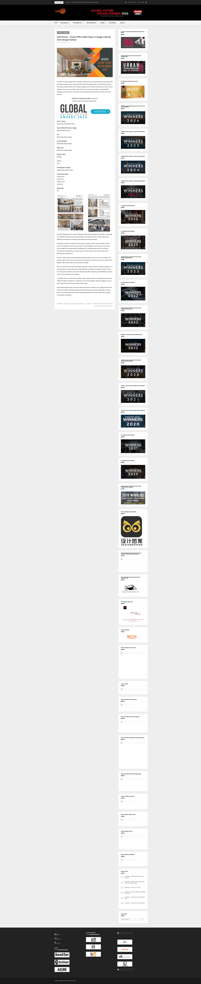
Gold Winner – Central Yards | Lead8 (73, 2)
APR (58, 42)
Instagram (58, 939)
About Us (122, 22)
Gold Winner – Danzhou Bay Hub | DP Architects (135, 903)
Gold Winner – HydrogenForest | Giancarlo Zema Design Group (71, 303)
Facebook (58, 943)
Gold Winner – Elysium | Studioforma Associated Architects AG (135, 892)
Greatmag (69, 980)
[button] (126, 2)
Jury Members (112, 22)
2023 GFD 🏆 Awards (63, 32)
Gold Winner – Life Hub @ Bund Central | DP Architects (134, 877)
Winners (102, 22)
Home (56, 22)
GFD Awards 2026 (64, 22)
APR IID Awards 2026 (91, 22)
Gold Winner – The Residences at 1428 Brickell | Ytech (135, 898)
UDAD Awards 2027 (77, 22)
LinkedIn (58, 934)
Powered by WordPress (59, 980)
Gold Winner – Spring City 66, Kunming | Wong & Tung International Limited (134, 882)
